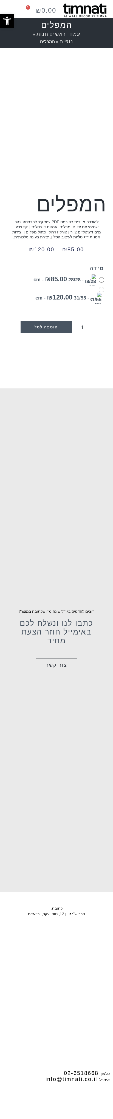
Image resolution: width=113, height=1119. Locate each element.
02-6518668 (81, 1073)
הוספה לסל (46, 327)
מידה (96, 268)
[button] (7, 21)
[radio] (67, 280)
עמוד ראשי (66, 34)
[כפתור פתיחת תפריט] (9, 10)
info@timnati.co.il (71, 1079)
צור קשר (56, 665)
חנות (42, 34)
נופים (66, 41)
